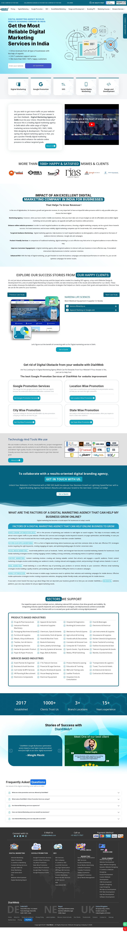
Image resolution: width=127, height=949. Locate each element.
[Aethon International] (92, 173)
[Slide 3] (63, 355)
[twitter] (17, 836)
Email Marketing (16, 870)
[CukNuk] (111, 173)
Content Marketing (61, 875)
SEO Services (59, 857)
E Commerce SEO (60, 862)
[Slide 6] (74, 355)
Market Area (12, 920)
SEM (56, 882)
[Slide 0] (52, 355)
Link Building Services (62, 872)
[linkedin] (20, 836)
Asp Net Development (107, 894)
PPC (12, 875)
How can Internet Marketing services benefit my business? (30, 812)
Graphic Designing (106, 884)
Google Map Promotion (41, 870)
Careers (95, 917)
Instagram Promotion (84, 875)
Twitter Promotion (83, 872)
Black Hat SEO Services (62, 877)
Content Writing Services (19, 865)
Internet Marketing (17, 857)
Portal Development (106, 874)
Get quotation (38, 66)
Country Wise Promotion (41, 867)
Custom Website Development (105, 878)
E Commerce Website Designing (107, 871)
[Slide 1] (56, 355)
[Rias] (54, 173)
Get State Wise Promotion (80, 422)
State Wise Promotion (40, 865)
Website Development (107, 862)
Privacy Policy (40, 917)
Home (10, 917)
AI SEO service (60, 880)
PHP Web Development (107, 892)
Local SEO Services (61, 865)
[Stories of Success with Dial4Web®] (92, 124)
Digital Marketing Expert (19, 880)
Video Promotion (16, 860)
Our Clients (77, 917)
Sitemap (111, 917)
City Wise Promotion (40, 862)
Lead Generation (16, 872)
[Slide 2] (59, 355)
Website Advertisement (18, 877)
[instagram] (26, 836)
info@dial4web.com (49, 835)
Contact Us (103, 917)
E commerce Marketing (18, 862)
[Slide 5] (70, 355)
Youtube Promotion (84, 870)
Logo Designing (105, 887)
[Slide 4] (67, 355)
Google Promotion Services (42, 857)
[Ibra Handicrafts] (15, 173)
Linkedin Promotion (84, 867)
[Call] (125, 929)
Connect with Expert (125, 26)
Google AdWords (16, 867)
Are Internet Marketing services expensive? (26, 805)
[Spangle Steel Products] (73, 173)
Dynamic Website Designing (109, 867)
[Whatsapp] (125, 924)
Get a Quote (63, 349)
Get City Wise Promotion (23, 422)
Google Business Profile (41, 872)
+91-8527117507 (77, 835)
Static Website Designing (108, 864)
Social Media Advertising (86, 865)
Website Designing (106, 859)
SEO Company (59, 860)
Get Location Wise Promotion (82, 398)
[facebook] (14, 836)
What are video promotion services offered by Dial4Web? (30, 792)
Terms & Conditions (27, 917)
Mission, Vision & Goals (65, 917)
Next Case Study (111, 295)
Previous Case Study (17, 295)
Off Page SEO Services (62, 870)
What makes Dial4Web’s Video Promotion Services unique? (31, 799)
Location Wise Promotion (41, 860)
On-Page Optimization (62, 867)
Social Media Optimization (86, 857)
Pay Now (28, 920)
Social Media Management (86, 877)
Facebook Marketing (84, 862)
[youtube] (23, 836)
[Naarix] (34, 173)
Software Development (107, 897)
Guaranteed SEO (60, 885)
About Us (50, 146)
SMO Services (82, 860)
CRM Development (106, 882)
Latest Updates (50, 917)
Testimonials (86, 917)
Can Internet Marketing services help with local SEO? (29, 818)
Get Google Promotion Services (26, 398)
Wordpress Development (108, 889)
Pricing (13, 9)
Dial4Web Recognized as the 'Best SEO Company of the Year (33, 3)
